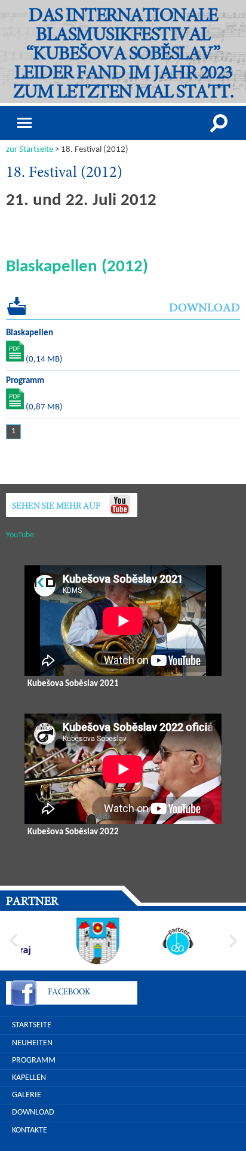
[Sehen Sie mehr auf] (119, 505)
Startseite (31, 1025)
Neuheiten (32, 1043)
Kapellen (29, 1077)
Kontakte (29, 1130)
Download (33, 1112)
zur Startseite (29, 149)
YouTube (20, 535)
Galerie (26, 1095)
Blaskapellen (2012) (77, 266)
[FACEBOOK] (23, 994)
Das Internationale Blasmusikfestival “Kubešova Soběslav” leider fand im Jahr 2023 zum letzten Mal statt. (123, 55)
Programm (34, 1060)
